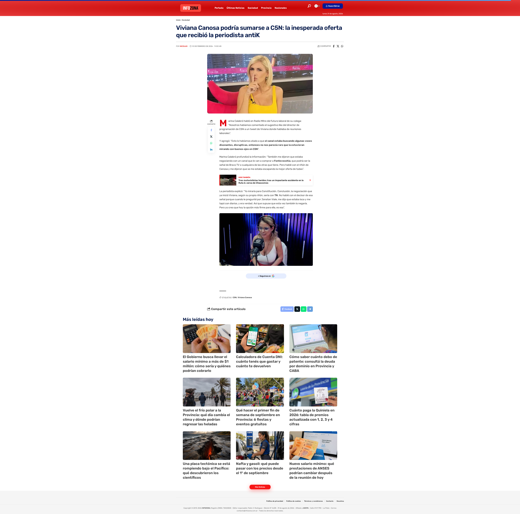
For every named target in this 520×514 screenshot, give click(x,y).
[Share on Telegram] (310, 309)
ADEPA (305, 508)
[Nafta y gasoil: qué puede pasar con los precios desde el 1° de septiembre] (260, 445)
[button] (309, 6)
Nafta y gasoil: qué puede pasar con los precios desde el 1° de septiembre (259, 468)
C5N (235, 297)
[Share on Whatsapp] (342, 46)
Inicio (178, 20)
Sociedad (186, 20)
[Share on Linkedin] (211, 149)
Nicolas (183, 46)
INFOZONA (206, 508)
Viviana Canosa (245, 297)
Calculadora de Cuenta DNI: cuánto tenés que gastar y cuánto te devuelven (259, 361)
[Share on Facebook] (334, 46)
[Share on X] (338, 46)
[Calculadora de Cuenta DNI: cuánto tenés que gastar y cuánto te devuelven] (260, 338)
